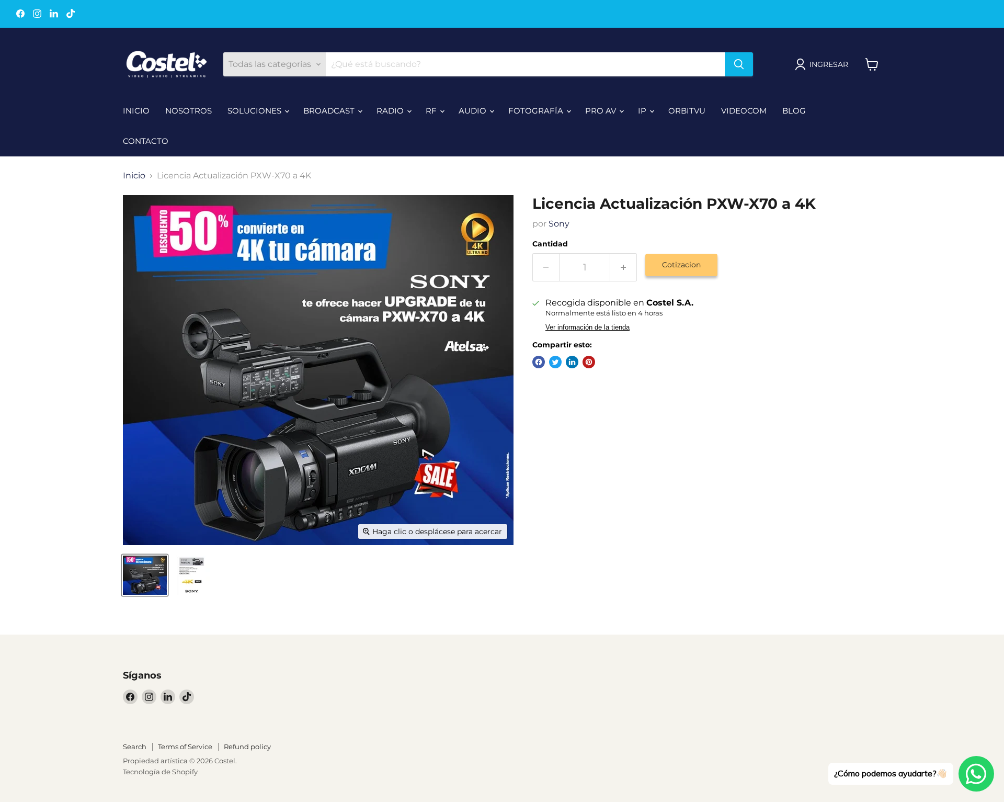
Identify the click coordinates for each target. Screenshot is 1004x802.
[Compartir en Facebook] (538, 362)
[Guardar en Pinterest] (589, 362)
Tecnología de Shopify (160, 771)
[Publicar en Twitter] (555, 362)
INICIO (136, 111)
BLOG (794, 111)
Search (134, 746)
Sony (559, 224)
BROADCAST (330, 111)
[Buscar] (739, 64)
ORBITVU (686, 111)
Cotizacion (681, 264)
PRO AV (601, 111)
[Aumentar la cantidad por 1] (623, 267)
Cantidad (550, 244)
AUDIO (473, 111)
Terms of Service (185, 746)
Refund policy (247, 746)
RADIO (391, 111)
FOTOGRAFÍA (536, 111)
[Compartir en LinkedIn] (572, 362)
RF (432, 111)
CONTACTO (145, 141)
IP (643, 111)
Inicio (134, 175)
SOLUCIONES (255, 111)
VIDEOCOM (744, 111)
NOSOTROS (188, 111)
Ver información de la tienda (587, 327)
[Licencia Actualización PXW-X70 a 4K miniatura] (145, 575)
